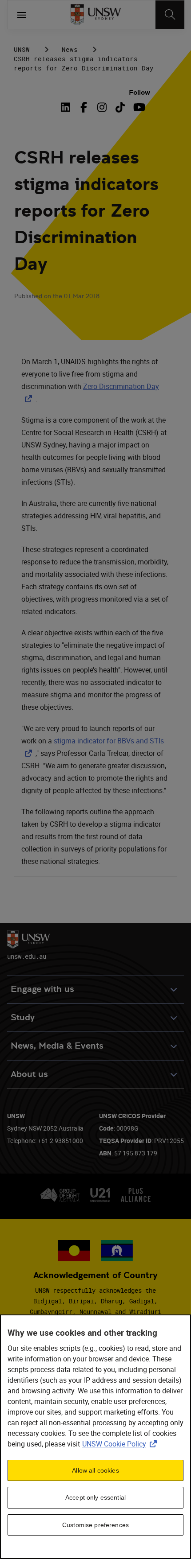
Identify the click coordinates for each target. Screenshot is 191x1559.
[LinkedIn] (67, 107)
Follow (139, 92)
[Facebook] (84, 107)
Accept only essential (95, 1497)
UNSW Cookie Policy (121, 1444)
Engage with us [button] (42, 989)
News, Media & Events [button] (57, 1046)
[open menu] (22, 14)
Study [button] (23, 1017)
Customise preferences (95, 1524)
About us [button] (29, 1074)
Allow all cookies (95, 1470)
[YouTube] (138, 107)
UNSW (22, 49)
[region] (95, 1436)
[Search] (169, 14)
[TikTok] (120, 107)
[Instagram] (102, 107)
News (70, 49)
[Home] (96, 14)
